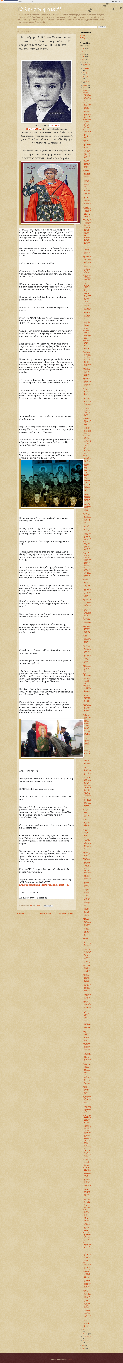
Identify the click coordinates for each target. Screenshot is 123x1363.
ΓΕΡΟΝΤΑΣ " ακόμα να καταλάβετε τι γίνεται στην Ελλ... (87, 698)
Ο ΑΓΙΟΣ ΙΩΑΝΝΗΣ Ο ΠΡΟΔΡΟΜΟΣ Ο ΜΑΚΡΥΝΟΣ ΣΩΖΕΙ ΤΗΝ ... (87, 802)
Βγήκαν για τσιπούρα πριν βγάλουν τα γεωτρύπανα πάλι (87, 921)
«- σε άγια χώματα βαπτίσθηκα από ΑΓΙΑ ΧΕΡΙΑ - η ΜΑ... (87, 932)
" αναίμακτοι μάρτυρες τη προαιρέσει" (87, 1126)
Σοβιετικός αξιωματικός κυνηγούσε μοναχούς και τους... (87, 497)
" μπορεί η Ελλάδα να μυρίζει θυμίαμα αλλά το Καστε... (87, 324)
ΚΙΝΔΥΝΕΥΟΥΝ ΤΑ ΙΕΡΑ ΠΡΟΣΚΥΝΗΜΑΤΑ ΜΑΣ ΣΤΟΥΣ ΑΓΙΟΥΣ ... (87, 1118)
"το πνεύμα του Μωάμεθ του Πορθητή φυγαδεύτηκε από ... (87, 173)
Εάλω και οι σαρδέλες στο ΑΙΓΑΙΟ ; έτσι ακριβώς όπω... (87, 182)
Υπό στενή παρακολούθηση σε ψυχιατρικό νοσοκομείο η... (87, 1236)
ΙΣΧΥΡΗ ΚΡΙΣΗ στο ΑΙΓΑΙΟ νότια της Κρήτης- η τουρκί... (86, 545)
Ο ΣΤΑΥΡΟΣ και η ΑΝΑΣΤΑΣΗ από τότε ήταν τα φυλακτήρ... (87, 781)
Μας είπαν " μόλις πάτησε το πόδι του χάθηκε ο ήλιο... (86, 163)
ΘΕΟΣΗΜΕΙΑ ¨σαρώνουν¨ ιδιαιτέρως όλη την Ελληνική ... (87, 1274)
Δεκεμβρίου (86, 64)
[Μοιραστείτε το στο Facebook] (50, 906)
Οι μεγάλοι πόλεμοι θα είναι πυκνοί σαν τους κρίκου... (87, 1192)
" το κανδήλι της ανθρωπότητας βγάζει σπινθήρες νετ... (87, 1283)
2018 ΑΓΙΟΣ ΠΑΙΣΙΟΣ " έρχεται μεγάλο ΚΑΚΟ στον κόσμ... (87, 468)
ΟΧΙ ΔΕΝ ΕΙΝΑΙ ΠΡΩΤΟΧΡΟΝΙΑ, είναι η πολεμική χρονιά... (87, 1294)
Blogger (70, 1359)
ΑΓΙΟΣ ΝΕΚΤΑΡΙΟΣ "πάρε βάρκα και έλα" (87, 668)
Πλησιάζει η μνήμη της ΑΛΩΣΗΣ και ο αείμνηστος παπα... (86, 372)
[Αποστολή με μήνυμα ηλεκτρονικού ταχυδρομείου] (45, 906)
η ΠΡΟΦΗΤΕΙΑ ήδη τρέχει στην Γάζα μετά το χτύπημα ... (87, 1162)
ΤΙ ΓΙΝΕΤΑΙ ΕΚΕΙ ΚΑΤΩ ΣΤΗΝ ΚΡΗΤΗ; (87, 885)
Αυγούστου (86, 81)
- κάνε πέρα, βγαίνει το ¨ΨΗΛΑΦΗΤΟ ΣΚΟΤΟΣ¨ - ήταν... (87, 612)
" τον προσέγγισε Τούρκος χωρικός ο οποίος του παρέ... (87, 250)
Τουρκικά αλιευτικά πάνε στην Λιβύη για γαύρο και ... (86, 823)
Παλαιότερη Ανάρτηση (67, 913)
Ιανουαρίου (86, 1340)
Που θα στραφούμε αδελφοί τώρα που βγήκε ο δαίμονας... (87, 977)
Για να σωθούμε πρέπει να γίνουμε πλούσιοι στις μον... (86, 392)
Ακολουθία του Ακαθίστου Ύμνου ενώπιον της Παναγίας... (87, 306)
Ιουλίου (85, 85)
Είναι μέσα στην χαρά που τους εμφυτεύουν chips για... (87, 621)
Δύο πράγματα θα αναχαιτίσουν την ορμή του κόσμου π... (87, 260)
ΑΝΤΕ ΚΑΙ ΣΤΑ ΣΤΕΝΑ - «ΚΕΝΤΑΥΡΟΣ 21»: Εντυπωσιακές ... (87, 875)
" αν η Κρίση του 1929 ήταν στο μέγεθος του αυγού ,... (87, 362)
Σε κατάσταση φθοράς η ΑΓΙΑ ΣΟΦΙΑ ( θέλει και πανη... (87, 278)
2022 (83, 59)
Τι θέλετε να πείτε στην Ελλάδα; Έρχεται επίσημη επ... (86, 231)
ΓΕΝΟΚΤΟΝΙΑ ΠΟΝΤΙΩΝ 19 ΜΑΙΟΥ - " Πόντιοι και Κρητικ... (87, 865)
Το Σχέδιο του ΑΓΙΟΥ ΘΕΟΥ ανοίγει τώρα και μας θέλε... (86, 833)
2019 (83, 1348)
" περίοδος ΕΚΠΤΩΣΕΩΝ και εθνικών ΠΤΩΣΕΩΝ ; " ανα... (87, 297)
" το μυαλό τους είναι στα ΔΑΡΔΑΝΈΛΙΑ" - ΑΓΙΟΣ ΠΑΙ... (87, 412)
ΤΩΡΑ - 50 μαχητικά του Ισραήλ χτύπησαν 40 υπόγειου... (87, 911)
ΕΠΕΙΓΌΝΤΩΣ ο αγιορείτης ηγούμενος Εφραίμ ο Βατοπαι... (87, 269)
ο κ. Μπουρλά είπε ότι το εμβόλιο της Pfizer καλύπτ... (87, 1154)
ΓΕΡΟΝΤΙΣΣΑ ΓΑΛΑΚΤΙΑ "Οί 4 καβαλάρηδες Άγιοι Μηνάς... (87, 659)
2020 (83, 1345)
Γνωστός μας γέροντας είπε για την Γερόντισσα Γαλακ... (87, 430)
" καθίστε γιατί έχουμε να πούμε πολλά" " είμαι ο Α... (87, 528)
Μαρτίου (85, 1334)
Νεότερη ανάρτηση (24, 913)
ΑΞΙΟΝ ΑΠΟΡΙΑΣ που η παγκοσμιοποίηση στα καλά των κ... (87, 518)
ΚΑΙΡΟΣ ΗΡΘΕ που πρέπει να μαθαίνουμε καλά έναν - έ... (87, 649)
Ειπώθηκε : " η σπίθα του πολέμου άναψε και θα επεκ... (87, 987)
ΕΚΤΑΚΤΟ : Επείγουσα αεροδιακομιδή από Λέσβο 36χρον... (87, 507)
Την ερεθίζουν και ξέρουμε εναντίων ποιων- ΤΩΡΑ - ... (87, 892)
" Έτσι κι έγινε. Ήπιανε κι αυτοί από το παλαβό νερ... (87, 752)
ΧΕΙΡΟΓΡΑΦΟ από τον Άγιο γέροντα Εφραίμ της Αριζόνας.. (87, 123)
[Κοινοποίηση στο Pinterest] (52, 906)
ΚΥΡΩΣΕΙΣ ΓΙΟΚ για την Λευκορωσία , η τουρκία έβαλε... (87, 334)
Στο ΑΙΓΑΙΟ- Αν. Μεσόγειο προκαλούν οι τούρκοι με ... (87, 449)
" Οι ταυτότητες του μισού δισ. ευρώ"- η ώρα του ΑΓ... (87, 315)
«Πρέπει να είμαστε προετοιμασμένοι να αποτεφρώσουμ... (87, 402)
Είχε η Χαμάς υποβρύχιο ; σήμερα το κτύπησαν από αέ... (87, 968)
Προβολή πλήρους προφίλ (87, 38)
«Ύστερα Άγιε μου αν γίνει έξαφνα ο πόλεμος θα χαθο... (87, 421)
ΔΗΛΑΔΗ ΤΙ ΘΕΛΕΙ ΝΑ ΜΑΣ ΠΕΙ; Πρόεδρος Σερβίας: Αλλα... (86, 1090)
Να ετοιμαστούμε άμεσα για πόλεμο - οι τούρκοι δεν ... (87, 1246)
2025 (83, 51)
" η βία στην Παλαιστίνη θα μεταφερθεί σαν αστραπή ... (87, 1134)
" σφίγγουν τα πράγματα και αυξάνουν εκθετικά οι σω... (87, 901)
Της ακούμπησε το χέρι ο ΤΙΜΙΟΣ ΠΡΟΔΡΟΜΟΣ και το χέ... (87, 572)
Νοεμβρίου (86, 68)
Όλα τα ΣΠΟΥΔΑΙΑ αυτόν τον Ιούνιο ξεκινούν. (87, 105)
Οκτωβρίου (86, 73)
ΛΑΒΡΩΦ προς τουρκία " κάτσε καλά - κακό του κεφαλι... (87, 583)
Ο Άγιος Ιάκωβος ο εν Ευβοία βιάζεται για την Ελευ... (87, 354)
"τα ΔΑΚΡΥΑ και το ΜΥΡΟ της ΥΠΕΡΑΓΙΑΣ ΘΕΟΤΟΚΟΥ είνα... (87, 439)
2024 (83, 54)
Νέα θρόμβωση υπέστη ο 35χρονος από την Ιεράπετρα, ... (87, 1046)
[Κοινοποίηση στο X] (49, 906)
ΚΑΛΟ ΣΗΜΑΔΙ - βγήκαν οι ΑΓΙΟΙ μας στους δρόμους (86, 287)
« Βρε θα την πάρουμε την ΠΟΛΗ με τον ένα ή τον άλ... (87, 240)
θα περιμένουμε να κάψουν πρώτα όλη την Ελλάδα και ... (87, 761)
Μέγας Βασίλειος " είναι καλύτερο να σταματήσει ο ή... (87, 1068)
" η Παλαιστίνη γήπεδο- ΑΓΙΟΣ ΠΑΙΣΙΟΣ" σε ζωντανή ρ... (87, 1144)
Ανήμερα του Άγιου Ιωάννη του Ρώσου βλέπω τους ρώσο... (87, 382)
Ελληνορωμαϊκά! (39, 9)
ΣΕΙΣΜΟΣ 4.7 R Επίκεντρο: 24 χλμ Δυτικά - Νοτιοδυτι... (87, 1304)
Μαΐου (85, 90)
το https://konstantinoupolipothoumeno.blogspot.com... (87, 1108)
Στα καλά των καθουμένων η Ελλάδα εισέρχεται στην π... (87, 995)
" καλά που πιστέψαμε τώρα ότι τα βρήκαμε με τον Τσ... (87, 114)
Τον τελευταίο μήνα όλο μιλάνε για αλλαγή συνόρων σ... (86, 742)
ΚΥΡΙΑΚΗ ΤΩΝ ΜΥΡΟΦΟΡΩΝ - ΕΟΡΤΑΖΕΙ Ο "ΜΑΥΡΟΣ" (87, 1079)
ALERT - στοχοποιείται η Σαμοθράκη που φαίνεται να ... (87, 943)
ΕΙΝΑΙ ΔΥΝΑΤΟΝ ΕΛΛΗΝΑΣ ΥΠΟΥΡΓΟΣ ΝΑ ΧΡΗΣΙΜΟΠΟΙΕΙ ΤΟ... (87, 1203)
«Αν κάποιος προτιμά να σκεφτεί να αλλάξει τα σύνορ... (87, 192)
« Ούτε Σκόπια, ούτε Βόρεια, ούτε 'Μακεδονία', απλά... (87, 1016)
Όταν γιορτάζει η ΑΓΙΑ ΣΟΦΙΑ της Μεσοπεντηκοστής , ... (87, 536)
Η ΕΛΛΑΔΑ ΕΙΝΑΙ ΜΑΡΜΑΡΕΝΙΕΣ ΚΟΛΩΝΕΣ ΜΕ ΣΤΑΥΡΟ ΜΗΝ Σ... (87, 1215)
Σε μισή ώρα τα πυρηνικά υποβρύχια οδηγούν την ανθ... (87, 1313)
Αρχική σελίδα (45, 913)
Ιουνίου (85, 88)
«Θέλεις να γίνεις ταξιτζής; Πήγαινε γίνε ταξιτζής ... (86, 1322)
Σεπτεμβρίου (86, 77)
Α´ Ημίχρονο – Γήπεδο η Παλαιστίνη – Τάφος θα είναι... (87, 1099)
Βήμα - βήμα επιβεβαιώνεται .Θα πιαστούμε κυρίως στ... (87, 629)
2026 (83, 49)
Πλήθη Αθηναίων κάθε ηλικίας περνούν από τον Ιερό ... (86, 1036)
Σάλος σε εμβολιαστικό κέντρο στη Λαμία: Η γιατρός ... (87, 1266)
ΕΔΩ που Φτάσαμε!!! (86, 858)
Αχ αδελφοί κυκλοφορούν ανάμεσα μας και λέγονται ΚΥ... (87, 813)
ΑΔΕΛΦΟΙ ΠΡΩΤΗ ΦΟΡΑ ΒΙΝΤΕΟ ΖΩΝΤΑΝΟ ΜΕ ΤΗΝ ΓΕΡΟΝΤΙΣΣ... (87, 731)
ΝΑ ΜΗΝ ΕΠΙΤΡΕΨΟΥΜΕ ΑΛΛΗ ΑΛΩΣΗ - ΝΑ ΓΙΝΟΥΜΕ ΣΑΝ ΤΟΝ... (87, 212)
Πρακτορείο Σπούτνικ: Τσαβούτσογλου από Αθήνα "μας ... (87, 96)
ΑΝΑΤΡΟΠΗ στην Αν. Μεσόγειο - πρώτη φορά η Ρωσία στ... (87, 488)
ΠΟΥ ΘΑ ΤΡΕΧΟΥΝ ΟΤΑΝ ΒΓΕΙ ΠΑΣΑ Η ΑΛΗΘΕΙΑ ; (87, 459)
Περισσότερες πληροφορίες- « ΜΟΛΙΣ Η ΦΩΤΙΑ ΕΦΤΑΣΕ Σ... (87, 708)
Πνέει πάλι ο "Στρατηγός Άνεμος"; (86, 854)
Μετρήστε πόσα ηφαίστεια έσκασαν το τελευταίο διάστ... (87, 639)
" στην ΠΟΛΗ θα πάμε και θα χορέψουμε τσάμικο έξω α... (87, 1056)
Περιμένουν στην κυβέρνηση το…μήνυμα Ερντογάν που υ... (87, 143)
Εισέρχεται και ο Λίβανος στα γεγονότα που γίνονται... (87, 1226)
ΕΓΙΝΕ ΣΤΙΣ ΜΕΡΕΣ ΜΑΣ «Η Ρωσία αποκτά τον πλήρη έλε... (87, 344)
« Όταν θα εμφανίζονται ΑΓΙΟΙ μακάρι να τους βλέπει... (87, 561)
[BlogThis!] (47, 906)
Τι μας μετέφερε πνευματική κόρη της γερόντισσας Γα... (87, 771)
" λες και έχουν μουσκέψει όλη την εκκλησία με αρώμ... (87, 201)
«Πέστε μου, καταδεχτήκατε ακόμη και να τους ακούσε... (87, 1026)
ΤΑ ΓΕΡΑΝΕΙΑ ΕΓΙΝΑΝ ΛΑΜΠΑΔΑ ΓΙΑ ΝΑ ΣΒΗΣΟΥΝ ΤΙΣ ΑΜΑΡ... (87, 791)
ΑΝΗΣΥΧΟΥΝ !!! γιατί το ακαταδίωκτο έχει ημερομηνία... (87, 603)
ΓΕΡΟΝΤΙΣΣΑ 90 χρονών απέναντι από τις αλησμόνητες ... (87, 1183)
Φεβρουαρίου (87, 1336)
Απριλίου (85, 1330)
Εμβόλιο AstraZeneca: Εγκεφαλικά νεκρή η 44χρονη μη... (87, 678)
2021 (83, 62)
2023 (83, 57)
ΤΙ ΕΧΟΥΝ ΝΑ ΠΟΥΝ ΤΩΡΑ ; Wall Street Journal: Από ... (87, 593)
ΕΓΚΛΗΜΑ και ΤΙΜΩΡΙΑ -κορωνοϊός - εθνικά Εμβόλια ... (87, 222)
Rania (83, 35)
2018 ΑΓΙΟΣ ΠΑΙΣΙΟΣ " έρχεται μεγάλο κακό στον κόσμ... (86, 478)
